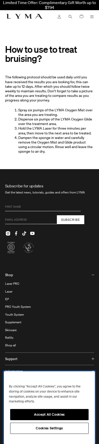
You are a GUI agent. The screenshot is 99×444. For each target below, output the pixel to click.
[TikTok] (24, 233)
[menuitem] (49, 311)
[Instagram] (8, 233)
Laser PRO (12, 283)
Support (11, 359)
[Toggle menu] (92, 16)
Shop (9, 275)
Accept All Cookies (49, 414)
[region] (49, 407)
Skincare (10, 330)
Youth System (14, 314)
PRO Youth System (18, 307)
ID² (7, 299)
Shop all (10, 345)
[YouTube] (32, 233)
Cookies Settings (49, 428)
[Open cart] (81, 17)
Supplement (13, 322)
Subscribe (70, 220)
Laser (8, 291)
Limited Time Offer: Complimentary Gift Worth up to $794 (49, 5)
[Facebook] (16, 233)
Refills (9, 337)
